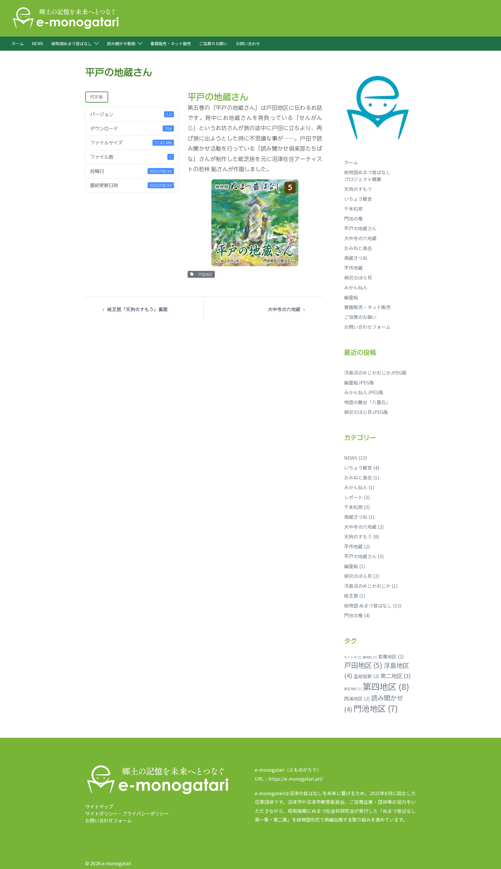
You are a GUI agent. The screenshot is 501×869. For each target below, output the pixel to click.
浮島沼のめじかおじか (367, 585)
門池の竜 (353, 218)
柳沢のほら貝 (358, 277)
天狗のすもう (358, 188)
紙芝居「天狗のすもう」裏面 (137, 309)
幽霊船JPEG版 (359, 382)
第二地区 (395, 676)
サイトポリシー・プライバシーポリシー (127, 813)
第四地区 (386, 686)
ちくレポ (353, 657)
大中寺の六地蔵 (284, 309)
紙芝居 (351, 595)
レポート (353, 497)
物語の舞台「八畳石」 (367, 402)
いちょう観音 (358, 198)
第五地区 (353, 689)
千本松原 (353, 208)
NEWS (37, 43)
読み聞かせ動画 (121, 43)
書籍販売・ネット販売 (170, 43)
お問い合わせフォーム (367, 326)
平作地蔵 (353, 267)
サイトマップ (99, 806)
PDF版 (96, 97)
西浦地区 (357, 698)
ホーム (18, 43)
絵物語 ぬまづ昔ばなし (368, 605)
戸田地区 (204, 274)
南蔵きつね (355, 257)
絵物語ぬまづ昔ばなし (71, 43)
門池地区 (375, 708)
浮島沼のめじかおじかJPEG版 (375, 372)
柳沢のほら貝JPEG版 (366, 411)
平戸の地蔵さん (360, 228)
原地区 (370, 657)
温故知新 (366, 676)
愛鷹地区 (391, 656)
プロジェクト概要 (362, 179)
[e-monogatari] (66, 17)
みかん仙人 (355, 287)
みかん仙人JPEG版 (363, 392)
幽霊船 (351, 297)
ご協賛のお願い (213, 43)
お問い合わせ (248, 43)
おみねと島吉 (358, 247)
